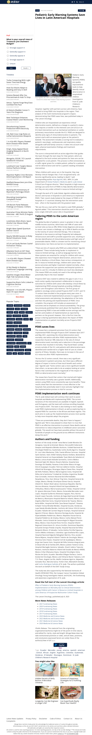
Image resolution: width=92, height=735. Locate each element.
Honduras (39, 655)
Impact (9, 353)
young (59, 650)
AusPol (26, 333)
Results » (26, 68)
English (53, 653)
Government (18, 305)
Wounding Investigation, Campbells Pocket (16, 198)
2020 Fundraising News (48, 606)
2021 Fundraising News (48, 604)
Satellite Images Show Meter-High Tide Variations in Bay (18, 276)
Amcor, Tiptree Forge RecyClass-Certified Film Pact (19, 104)
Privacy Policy (31, 719)
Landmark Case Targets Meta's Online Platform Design (19, 167)
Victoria (22, 312)
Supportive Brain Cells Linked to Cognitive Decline (19, 283)
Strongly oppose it (17, 60)
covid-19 (10, 322)
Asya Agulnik (58, 179)
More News (20, 297)
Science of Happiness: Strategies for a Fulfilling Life (70, 680)
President (10, 350)
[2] (72, 729)
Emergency (11, 339)
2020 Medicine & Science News (51, 623)
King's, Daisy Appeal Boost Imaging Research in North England (17, 151)
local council (18, 322)
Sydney (23, 346)
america (66, 650)
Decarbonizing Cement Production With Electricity (17, 127)
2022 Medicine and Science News (51, 618)
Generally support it (17, 52)
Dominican (67, 655)
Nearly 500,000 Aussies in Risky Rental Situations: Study (19, 237)
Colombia (69, 653)
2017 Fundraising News (48, 614)
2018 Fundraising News (48, 611)
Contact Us (68, 719)
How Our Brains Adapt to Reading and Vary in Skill (16, 89)
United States (11, 336)
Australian (24, 309)
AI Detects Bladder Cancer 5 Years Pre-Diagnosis (17, 111)
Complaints (10, 721)
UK (31, 319)
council (26, 319)
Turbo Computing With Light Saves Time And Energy (18, 81)
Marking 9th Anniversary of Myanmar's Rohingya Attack (17, 191)
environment (17, 316)
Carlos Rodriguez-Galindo (48, 564)
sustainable (19, 339)
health (9, 316)
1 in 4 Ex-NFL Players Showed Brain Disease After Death (18, 142)
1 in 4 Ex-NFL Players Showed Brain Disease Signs (18, 259)
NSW (16, 312)
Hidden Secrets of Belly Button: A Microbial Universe (45, 680)
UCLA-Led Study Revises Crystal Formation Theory (19, 244)
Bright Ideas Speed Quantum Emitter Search (18, 229)
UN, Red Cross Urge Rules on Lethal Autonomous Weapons (18, 135)
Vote (11, 68)
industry (10, 333)
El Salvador (48, 655)
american (81, 650)
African (46, 653)
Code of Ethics (55, 719)
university (27, 305)
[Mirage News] (13, 2)
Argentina (61, 653)
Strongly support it (17, 48)
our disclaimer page (72, 733)
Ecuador (43, 650)
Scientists (10, 346)
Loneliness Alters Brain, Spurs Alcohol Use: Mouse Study (18, 222)
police (17, 309)
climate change (19, 350)
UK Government (21, 343)
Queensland (11, 319)
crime (25, 336)
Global (76, 182)
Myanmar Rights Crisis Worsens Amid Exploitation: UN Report (19, 176)
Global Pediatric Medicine (57, 182)
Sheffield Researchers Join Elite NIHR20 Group (19, 183)
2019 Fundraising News (48, 609)
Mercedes (51, 650)
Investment (11, 329)
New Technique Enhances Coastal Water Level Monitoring (19, 118)
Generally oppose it (17, 56)
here (53, 640)
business (19, 319)
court (15, 353)
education (19, 329)
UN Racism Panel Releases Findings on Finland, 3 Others (18, 206)
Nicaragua (58, 655)
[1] (71, 729)
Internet (21, 353)
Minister (25, 316)
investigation (18, 333)
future (17, 346)
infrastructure (23, 326)
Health (37, 10)
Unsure (12, 64)
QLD (29, 343)
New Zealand (11, 343)
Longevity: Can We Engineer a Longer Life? (46, 702)
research (10, 312)
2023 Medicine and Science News (51, 616)
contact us (61, 733)
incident (28, 353)
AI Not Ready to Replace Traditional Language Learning (19, 268)
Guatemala (79, 653)
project (19, 336)
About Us (78, 719)
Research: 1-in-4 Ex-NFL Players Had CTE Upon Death (19, 291)
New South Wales (12, 326)
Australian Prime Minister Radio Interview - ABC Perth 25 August (19, 213)
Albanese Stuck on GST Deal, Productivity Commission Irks (18, 252)
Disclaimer (43, 719)
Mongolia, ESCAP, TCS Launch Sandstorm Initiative (18, 159)
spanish (73, 650)
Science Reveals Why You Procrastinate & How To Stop (18, 96)
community (11, 309)
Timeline (10, 75)
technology (27, 329)
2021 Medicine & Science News (51, 621)
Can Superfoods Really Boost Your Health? (69, 702)
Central (39, 653)
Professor (29, 312)
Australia (10, 305)
